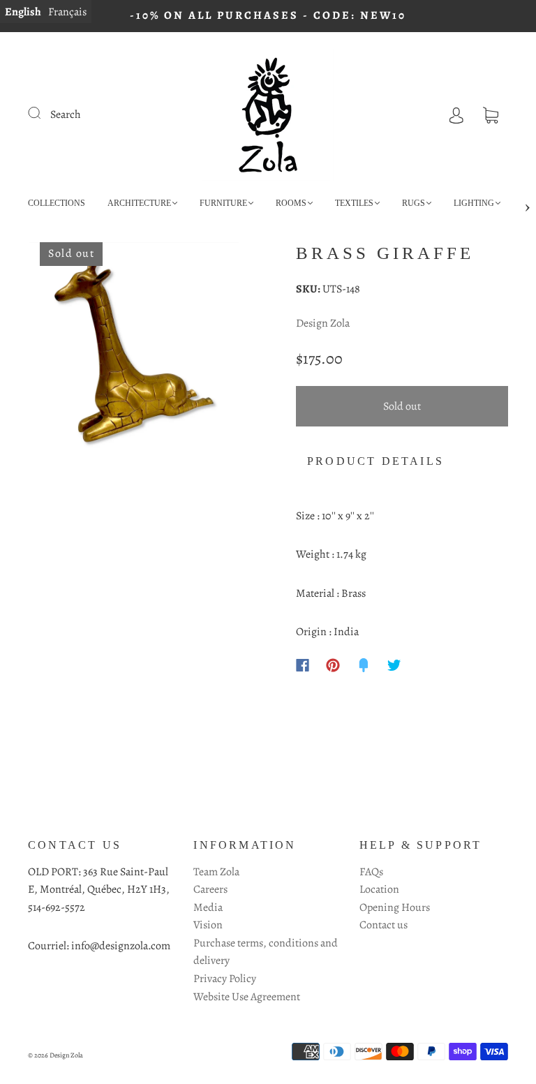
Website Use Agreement (246, 996)
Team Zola (216, 871)
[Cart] (490, 114)
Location (379, 889)
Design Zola (323, 323)
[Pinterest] (333, 665)
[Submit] (43, 113)
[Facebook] (303, 665)
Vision (208, 925)
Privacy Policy (224, 978)
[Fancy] (363, 665)
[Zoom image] (134, 349)
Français (67, 12)
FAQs (371, 871)
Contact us (383, 925)
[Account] (456, 114)
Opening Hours (394, 907)
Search (65, 114)
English (23, 12)
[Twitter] (394, 665)
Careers (210, 889)
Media (208, 907)
